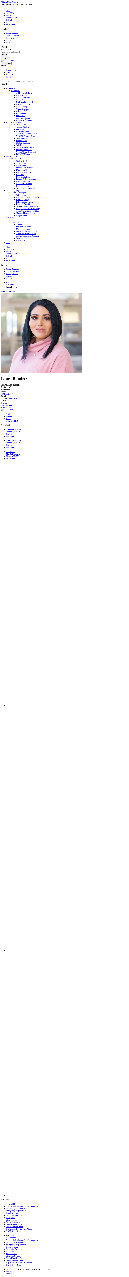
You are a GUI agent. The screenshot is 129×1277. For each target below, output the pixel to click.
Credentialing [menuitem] (21, 106)
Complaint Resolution (14, 1215)
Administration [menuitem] (22, 224)
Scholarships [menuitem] (21, 145)
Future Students (12, 33)
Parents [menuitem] (9, 278)
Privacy (9, 1271)
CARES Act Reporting (15, 1231)
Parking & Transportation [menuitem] (26, 179)
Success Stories (12, 18)
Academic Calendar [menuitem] (24, 120)
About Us (10, 220)
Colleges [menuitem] (19, 100)
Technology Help (13, 432)
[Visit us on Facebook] (67, 583)
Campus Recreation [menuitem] (24, 184)
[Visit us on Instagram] (67, 705)
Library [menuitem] (9, 251)
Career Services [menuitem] (22, 186)
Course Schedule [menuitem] (23, 97)
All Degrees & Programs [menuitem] (26, 93)
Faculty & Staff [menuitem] (12, 274)
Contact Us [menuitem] (20, 240)
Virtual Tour (11, 74)
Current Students (12, 36)
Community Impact (13, 190)
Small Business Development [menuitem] (27, 206)
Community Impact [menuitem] (18, 193)
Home (8, 282)
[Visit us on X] (67, 828)
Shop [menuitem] (8, 247)
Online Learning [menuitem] (22, 109)
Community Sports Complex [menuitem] (27, 197)
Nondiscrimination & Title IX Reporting (22, 1206)
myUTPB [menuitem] (10, 249)
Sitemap (9, 1274)
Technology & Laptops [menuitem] (25, 188)
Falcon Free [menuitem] (21, 129)
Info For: (5, 29)
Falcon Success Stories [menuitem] (25, 202)
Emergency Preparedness (16, 1211)
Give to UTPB (12, 421)
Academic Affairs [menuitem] (23, 118)
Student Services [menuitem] (22, 161)
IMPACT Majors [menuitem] (23, 154)
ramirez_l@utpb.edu (9, 398)
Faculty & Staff (12, 38)
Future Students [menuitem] (12, 269)
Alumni (9, 40)
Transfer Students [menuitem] (23, 127)
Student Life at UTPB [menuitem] (25, 168)
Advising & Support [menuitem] (24, 111)
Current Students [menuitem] (12, 271)
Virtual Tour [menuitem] (21, 163)
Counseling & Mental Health (17, 1208)
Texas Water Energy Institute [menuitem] (27, 211)
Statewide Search (13, 1222)
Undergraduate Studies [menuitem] (25, 102)
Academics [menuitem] (15, 91)
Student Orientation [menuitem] (24, 150)
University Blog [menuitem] (22, 199)
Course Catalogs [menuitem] (22, 95)
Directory (10, 22)
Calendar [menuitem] (9, 256)
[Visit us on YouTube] (67, 950)
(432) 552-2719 (7, 394)
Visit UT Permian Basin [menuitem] (25, 136)
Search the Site (7, 49)
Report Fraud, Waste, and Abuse (19, 1229)
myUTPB (10, 13)
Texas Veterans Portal (14, 1227)
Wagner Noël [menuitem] (21, 215)
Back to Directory (8, 291)
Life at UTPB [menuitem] (16, 159)
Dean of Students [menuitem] (23, 177)
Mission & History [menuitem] (23, 229)
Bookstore (10, 436)
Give (8, 243)
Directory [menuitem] (10, 258)
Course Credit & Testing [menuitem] (26, 152)
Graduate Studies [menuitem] (23, 104)
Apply (8, 77)
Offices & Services (13, 429)
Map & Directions (13, 454)
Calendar (9, 20)
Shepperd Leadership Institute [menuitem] (28, 213)
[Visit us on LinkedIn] (67, 1073)
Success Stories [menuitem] (12, 254)
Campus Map (6, 405)
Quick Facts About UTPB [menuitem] (26, 231)
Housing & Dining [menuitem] (23, 170)
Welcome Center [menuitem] (22, 131)
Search (4, 47)
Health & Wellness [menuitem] (23, 172)
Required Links (12, 1213)
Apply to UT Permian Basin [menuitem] (27, 134)
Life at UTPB (11, 156)
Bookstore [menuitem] (20, 175)
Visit (8, 72)
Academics (10, 88)
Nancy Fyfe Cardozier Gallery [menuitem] (28, 209)
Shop (8, 11)
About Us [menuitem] (15, 222)
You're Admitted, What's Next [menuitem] (28, 147)
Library (9, 15)
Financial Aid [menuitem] (21, 141)
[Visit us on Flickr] (67, 1195)
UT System (10, 1218)
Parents (9, 42)
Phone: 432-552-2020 (14, 456)
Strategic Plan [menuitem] (21, 238)
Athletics (9, 218)
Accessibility (11, 1204)
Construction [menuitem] (21, 165)
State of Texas (11, 1220)
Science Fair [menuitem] (21, 195)
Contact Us (10, 452)
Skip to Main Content (9, 2)
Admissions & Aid (13, 122)
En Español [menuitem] (10, 260)
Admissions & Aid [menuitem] (18, 125)
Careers (9, 434)
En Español (10, 24)
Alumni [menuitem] (9, 276)
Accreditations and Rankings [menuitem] (27, 236)
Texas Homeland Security (16, 1224)
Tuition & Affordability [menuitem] (25, 138)
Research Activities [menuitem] (23, 204)
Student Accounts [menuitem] (23, 143)
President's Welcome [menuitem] (24, 227)
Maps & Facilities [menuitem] (23, 181)
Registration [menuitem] (21, 113)
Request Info (11, 70)
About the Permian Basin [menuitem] (26, 234)
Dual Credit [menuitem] (20, 116)
